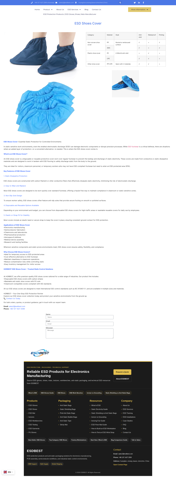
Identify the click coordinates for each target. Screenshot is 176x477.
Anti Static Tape (65, 421)
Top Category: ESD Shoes (58, 440)
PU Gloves (32, 432)
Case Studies (128, 421)
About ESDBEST (122, 379)
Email (48, 321)
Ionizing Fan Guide (98, 421)
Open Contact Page (120, 464)
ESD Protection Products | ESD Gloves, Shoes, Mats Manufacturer (69, 14)
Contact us (96, 10)
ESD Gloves (33, 405)
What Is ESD (32, 393)
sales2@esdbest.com (125, 454)
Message (49, 328)
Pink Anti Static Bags (67, 413)
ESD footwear (133, 147)
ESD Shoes (61, 393)
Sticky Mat (63, 425)
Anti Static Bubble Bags (68, 417)
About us (60, 10)
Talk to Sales (136, 440)
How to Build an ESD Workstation (103, 428)
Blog (86, 10)
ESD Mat (32, 413)
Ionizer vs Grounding (94, 393)
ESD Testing (33, 425)
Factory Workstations (78, 440)
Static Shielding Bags (68, 409)
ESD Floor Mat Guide (99, 425)
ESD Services (73, 10)
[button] (120, 2)
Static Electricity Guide (99, 409)
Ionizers (31, 417)
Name (48, 314)
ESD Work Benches (76, 393)
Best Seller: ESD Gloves (36, 440)
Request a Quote (122, 372)
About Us (126, 405)
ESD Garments (34, 428)
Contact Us (127, 432)
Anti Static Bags (66, 405)
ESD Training (128, 413)
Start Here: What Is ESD (99, 440)
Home (37, 10)
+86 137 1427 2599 (125, 457)
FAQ (124, 425)
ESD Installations (129, 417)
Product (46, 10)
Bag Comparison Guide (119, 440)
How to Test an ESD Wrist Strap (102, 432)
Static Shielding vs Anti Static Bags (118, 393)
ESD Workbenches (35, 421)
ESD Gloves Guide (47, 393)
